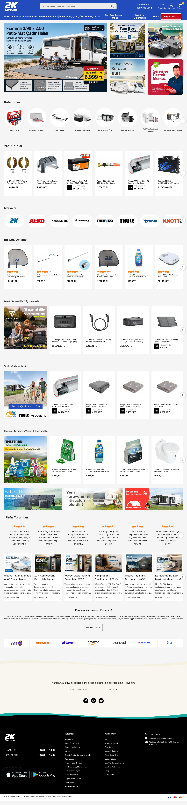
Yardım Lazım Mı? (143, 5)
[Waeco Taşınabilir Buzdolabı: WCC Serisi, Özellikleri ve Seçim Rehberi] (109, 563)
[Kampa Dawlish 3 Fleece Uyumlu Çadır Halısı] (133, 386)
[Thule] (105, 221)
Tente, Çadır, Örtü (82, 130)
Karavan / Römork (14, 130)
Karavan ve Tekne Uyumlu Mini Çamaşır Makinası (168, 577)
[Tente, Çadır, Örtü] (82, 117)
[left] (4, 120)
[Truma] (127, 221)
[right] (183, 173)
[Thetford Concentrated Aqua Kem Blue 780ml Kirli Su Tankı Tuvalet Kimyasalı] (108, 258)
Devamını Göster (93, 627)
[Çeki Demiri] (36, 117)
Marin (107, 739)
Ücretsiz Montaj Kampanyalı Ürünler (77, 755)
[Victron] (59, 221)
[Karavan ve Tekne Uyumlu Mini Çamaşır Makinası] (169, 563)
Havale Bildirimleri (71, 787)
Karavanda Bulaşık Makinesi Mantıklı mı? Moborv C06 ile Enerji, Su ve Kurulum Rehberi (138, 577)
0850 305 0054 (154, 734)
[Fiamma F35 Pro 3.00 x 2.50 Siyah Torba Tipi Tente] (108, 165)
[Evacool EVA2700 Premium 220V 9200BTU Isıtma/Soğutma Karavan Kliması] (139, 258)
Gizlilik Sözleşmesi (71, 743)
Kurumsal (69, 734)
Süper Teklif (109, 775)
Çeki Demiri (37, 130)
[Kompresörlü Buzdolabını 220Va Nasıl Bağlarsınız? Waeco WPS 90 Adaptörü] (78, 563)
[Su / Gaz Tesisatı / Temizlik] (127, 117)
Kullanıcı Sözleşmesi (72, 747)
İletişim (67, 751)
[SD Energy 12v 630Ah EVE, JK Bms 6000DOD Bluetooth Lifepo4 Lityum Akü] (48, 165)
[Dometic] (37, 221)
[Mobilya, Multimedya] (150, 117)
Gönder (114, 689)
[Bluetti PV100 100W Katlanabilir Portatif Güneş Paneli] (133, 321)
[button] (180, 6)
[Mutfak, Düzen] (104, 117)
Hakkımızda (68, 739)
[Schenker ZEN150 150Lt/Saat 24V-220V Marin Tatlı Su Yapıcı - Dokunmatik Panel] (139, 165)
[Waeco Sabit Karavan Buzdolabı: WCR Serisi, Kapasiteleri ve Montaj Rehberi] (48, 563)
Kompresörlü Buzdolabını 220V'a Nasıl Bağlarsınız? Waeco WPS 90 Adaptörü (76, 577)
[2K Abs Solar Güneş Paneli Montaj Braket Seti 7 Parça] (169, 258)
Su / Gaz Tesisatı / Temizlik (127, 130)
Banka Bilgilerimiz (71, 775)
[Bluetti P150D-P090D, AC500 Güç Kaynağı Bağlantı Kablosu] (65, 321)
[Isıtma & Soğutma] (59, 117)
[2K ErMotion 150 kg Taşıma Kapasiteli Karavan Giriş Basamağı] (18, 165)
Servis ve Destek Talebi (73, 763)
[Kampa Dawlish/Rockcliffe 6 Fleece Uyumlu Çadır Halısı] (65, 386)
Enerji (172, 130)
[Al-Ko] (14, 221)
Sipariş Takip (69, 783)
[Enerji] (172, 117)
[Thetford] (82, 221)
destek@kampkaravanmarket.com (161, 738)
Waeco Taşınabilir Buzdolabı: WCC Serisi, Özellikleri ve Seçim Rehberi (107, 577)
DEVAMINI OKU (11, 597)
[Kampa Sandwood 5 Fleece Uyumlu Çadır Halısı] (167, 386)
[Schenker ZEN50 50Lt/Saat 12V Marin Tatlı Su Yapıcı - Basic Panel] (169, 165)
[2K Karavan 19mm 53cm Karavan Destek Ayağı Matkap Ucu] (48, 258)
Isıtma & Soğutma (59, 130)
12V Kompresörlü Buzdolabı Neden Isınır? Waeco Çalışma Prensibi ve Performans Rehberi (18, 577)
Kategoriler (110, 734)
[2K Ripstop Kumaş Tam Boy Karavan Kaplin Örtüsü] (78, 258)
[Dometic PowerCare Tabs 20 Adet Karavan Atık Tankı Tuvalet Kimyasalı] (99, 451)
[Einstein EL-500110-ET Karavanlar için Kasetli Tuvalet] (167, 451)
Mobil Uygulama (70, 759)
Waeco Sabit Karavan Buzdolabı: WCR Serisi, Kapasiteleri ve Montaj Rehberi (47, 577)
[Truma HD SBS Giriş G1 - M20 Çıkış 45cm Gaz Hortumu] (78, 165)
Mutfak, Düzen (105, 130)
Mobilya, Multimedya (150, 130)
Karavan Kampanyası (72, 771)
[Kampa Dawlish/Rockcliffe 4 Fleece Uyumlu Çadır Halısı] (99, 386)
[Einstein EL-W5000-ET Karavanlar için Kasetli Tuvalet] (133, 451)
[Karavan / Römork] (14, 117)
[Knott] (150, 221)
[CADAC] (173, 221)
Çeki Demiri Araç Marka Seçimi (76, 767)
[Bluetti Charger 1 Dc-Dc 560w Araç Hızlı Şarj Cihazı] (167, 321)
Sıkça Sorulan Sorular (72, 779)
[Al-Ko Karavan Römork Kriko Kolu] (18, 258)
